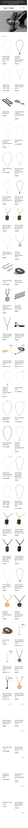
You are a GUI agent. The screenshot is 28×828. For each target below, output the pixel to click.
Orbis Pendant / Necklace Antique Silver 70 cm (7, 308)
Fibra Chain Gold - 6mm (7, 803)
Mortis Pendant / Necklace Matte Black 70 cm (7, 722)
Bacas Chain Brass (6, 640)
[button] (20, 7)
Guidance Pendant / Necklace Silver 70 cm (19, 254)
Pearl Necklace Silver (19, 140)
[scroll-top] (23, 824)
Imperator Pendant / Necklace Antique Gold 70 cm (7, 391)
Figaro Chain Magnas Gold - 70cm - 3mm (6, 86)
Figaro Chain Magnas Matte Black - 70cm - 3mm (19, 504)
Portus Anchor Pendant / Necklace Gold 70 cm (7, 142)
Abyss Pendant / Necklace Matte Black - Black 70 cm (19, 559)
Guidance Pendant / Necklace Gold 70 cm (7, 614)
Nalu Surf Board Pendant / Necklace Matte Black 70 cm (19, 199)
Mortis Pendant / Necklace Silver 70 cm (19, 668)
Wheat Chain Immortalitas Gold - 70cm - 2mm (7, 474)
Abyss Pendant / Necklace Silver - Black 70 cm (7, 227)
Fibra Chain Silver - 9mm (7, 281)
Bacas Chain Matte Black (6, 112)
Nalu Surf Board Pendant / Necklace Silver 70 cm (19, 171)
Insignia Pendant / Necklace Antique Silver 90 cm (19, 114)
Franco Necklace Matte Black (7, 443)
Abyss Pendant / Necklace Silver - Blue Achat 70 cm (7, 531)
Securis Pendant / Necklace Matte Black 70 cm (19, 362)
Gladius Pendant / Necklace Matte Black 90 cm (7, 335)
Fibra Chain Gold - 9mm (7, 747)
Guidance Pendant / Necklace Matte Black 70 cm (19, 614)
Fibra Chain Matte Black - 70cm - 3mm (18, 307)
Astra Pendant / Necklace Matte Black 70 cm (19, 586)
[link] (7, 47)
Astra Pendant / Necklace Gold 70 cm (7, 253)
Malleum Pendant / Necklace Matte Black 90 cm (19, 335)
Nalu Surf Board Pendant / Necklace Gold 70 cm (7, 199)
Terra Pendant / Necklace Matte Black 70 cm (19, 804)
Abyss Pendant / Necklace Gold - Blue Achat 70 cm (19, 531)
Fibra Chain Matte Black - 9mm (6, 775)
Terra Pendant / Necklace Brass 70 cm (19, 748)
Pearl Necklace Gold (19, 388)
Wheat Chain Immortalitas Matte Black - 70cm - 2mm (18, 475)
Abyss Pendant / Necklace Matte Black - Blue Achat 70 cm (7, 559)
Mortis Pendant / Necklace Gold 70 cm (19, 695)
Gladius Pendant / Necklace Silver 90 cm (19, 86)
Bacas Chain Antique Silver (18, 281)
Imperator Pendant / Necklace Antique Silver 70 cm (19, 446)
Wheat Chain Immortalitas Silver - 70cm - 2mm (6, 59)
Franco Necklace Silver (19, 418)
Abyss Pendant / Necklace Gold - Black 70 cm (19, 227)
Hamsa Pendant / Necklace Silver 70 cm (19, 722)
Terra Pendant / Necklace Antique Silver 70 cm (19, 776)
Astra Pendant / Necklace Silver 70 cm (7, 586)
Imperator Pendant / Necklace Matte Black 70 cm (19, 59)
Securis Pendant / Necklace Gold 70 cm (7, 362)
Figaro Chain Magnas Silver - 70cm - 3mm (7, 503)
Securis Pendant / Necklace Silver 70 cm (19, 641)
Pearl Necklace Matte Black (7, 418)
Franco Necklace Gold (7, 169)
